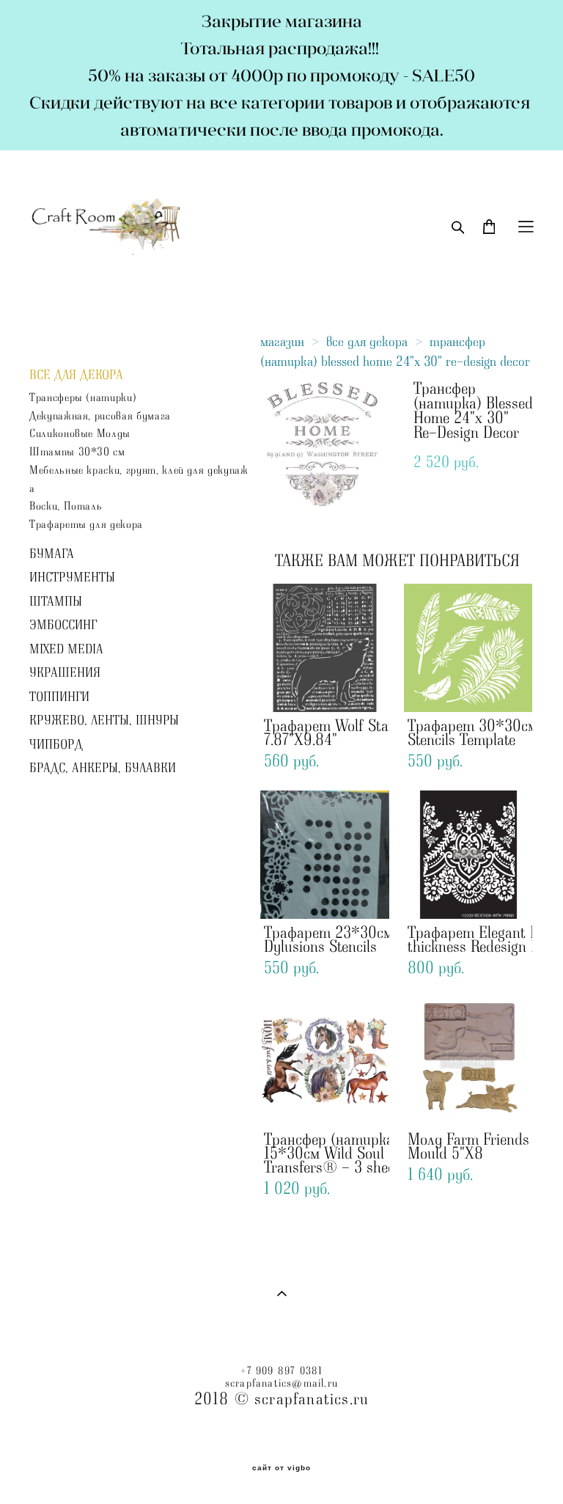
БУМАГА (51, 554)
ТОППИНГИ (59, 697)
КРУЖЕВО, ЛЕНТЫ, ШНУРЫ (104, 721)
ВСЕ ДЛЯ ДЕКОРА (76, 375)
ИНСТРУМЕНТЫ (72, 578)
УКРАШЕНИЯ (64, 673)
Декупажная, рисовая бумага (100, 416)
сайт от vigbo (281, 1468)
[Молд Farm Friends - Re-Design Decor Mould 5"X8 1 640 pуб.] (468, 1061)
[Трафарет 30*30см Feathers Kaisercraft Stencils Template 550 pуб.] (468, 648)
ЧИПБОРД (56, 745)
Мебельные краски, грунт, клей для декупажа (139, 479)
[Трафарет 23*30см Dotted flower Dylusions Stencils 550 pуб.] (324, 854)
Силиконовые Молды (79, 433)
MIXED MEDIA (66, 650)
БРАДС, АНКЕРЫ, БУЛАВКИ (102, 768)
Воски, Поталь (65, 506)
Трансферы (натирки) (82, 398)
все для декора (367, 341)
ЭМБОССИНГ (63, 625)
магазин (282, 341)
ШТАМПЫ (55, 602)
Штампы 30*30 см (77, 452)
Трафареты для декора (86, 524)
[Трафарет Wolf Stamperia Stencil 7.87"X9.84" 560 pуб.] (324, 648)
